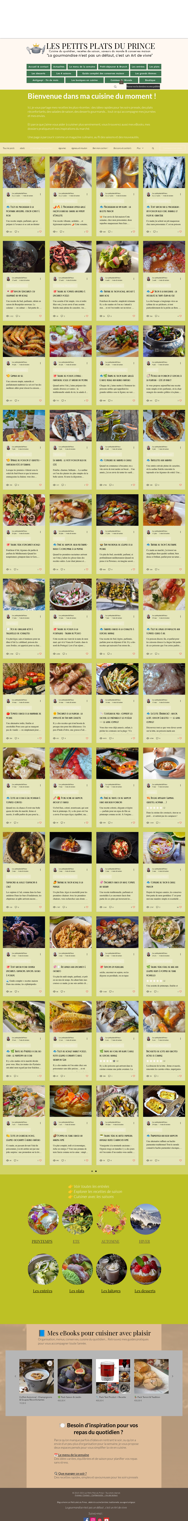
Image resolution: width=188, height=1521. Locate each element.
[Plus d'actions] (41, 194)
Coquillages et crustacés (17, 285)
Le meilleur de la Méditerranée (160, 454)
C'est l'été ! (152, 370)
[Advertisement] (82, 19)
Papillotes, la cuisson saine (158, 623)
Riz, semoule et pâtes (63, 1383)
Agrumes (62, 148)
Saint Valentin (13, 1467)
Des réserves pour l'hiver (110, 454)
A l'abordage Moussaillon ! (41, 148)
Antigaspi (151, 792)
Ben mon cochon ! (100, 148)
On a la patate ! (154, 1130)
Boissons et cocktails (122, 148)
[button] (58, 67)
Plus (139, 148)
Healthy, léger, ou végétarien (19, 454)
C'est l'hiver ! (60, 1130)
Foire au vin (106, 792)
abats (22, 148)
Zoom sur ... (59, 454)
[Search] (115, 87)
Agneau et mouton (79, 148)
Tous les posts (8, 148)
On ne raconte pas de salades (66, 370)
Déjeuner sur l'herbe (62, 623)
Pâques (104, 1467)
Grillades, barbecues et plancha (113, 370)
